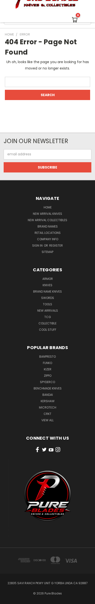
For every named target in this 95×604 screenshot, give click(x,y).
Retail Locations (48, 233)
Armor (47, 279)
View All (47, 420)
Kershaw (48, 401)
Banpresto (47, 356)
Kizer (47, 369)
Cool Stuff (47, 330)
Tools (47, 304)
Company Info (47, 239)
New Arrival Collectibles (47, 220)
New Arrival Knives (47, 214)
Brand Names (48, 226)
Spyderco (47, 382)
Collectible (47, 323)
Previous (7, 599)
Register (56, 245)
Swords (47, 298)
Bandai (47, 395)
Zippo (47, 376)
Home (48, 207)
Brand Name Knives (47, 291)
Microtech (47, 407)
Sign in (37, 245)
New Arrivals (47, 310)
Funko (47, 363)
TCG (47, 317)
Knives (47, 285)
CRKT (47, 414)
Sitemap (47, 252)
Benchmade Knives (48, 388)
